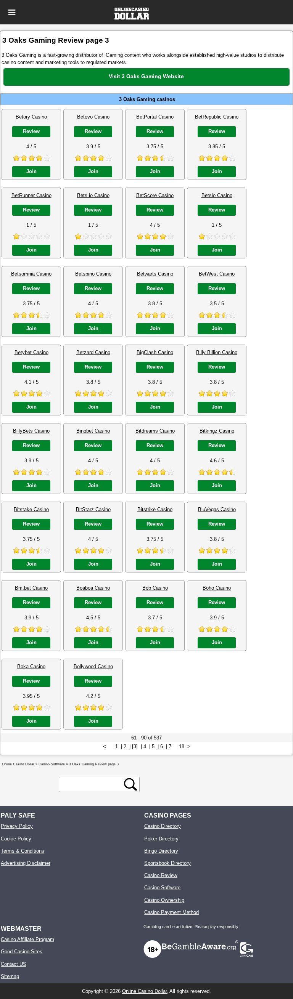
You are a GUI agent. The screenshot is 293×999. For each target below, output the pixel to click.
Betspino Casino (93, 274)
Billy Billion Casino (216, 352)
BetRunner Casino (31, 195)
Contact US (13, 964)
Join (31, 171)
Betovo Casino (93, 117)
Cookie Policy (16, 839)
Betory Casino (31, 117)
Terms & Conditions (22, 851)
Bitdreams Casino (155, 431)
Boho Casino (217, 588)
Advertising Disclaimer (25, 863)
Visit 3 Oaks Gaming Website (146, 76)
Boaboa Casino (93, 588)
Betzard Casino (93, 352)
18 (181, 746)
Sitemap (10, 976)
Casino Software (162, 887)
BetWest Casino (217, 274)
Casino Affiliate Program (27, 939)
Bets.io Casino (93, 195)
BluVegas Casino (217, 509)
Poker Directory (161, 839)
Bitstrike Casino (154, 509)
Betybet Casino (31, 352)
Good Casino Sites (21, 951)
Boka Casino (31, 666)
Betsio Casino (216, 195)
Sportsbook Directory (167, 863)
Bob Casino (155, 588)
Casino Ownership (164, 900)
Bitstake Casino (31, 509)
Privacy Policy (17, 826)
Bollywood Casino (93, 666)
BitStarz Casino (93, 509)
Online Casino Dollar (144, 991)
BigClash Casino (155, 352)
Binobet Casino (93, 431)
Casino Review (160, 875)
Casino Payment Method (171, 912)
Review (31, 131)
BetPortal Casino (155, 117)
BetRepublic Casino (216, 117)
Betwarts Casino (155, 274)
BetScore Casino (155, 195)
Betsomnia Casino (31, 274)
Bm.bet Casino (31, 588)
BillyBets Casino (31, 431)
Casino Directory (162, 826)
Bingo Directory (161, 851)
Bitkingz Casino (217, 431)
